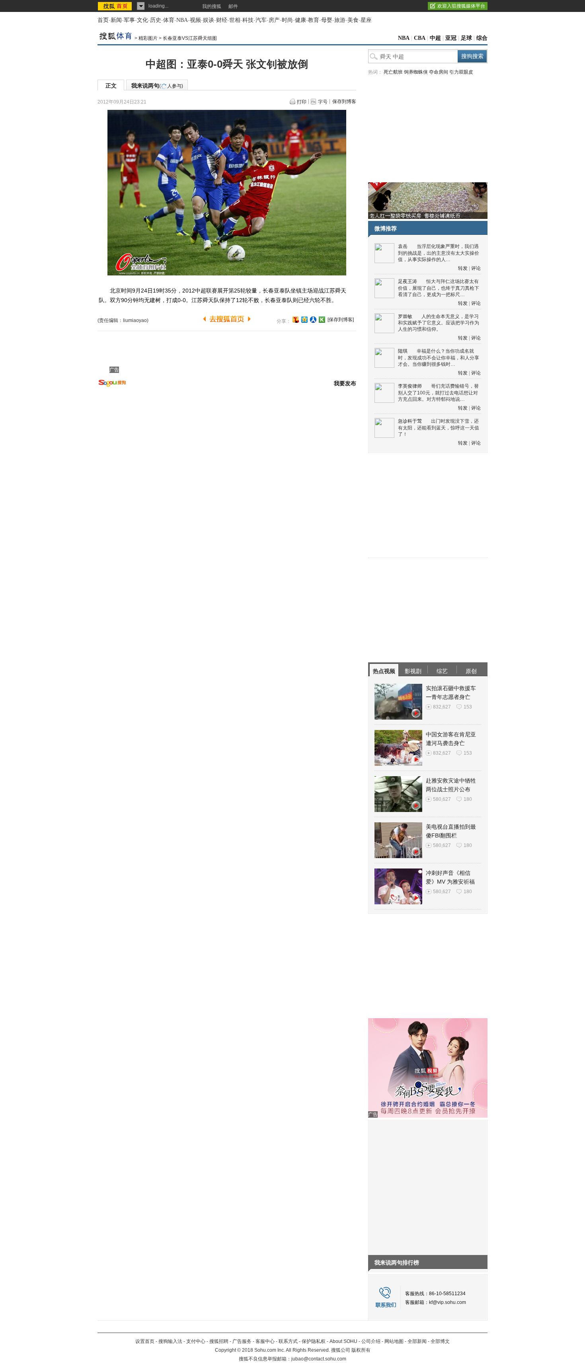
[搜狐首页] (115, 6)
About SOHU (343, 1341)
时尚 (287, 20)
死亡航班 (393, 72)
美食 (353, 20)
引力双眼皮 (461, 72)
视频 (195, 20)
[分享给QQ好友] (304, 319)
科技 (248, 20)
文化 (142, 20)
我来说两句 (157, 85)
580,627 (442, 799)
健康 (300, 20)
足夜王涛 (407, 281)
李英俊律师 (410, 386)
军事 (129, 20)
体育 (168, 20)
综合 (482, 38)
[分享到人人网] (313, 319)
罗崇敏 (405, 316)
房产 (274, 20)
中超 (435, 38)
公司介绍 (370, 1341)
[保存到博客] (341, 319)
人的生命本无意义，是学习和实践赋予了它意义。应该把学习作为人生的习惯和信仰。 (438, 323)
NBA (182, 20)
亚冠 (450, 38)
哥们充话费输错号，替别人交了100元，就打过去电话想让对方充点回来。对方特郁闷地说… (438, 392)
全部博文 (440, 1341)
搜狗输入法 (170, 1341)
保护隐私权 (314, 1341)
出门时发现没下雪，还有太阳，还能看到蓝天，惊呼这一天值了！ (438, 427)
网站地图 (394, 1341)
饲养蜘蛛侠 (416, 72)
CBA (419, 38)
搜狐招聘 (218, 1341)
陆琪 (403, 351)
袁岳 (403, 246)
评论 (476, 268)
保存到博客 (344, 101)
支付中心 (195, 1341)
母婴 (326, 20)
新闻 (116, 20)
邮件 (233, 6)
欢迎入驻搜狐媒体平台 (461, 6)
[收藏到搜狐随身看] (322, 319)
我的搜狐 (211, 6)
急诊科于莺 (410, 421)
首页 (103, 20)
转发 (463, 268)
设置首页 (144, 1341)
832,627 (442, 707)
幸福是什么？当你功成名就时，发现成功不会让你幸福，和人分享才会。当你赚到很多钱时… (438, 357)
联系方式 (288, 1341)
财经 (221, 20)
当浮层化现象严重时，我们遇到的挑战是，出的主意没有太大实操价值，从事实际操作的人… (438, 253)
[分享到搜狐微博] (295, 319)
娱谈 (208, 20)
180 (468, 799)
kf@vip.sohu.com (447, 1302)
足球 (466, 38)
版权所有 (360, 1350)
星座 (366, 20)
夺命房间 (438, 72)
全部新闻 (417, 1341)
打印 (301, 102)
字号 (323, 102)
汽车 (261, 20)
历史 (155, 20)
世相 (234, 20)
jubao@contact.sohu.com (318, 1359)
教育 (313, 20)
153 (468, 707)
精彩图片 (148, 38)
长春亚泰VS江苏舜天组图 (190, 38)
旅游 (339, 20)
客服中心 (265, 1341)
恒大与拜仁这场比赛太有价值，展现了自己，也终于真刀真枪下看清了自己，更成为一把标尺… (438, 288)
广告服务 (242, 1341)
